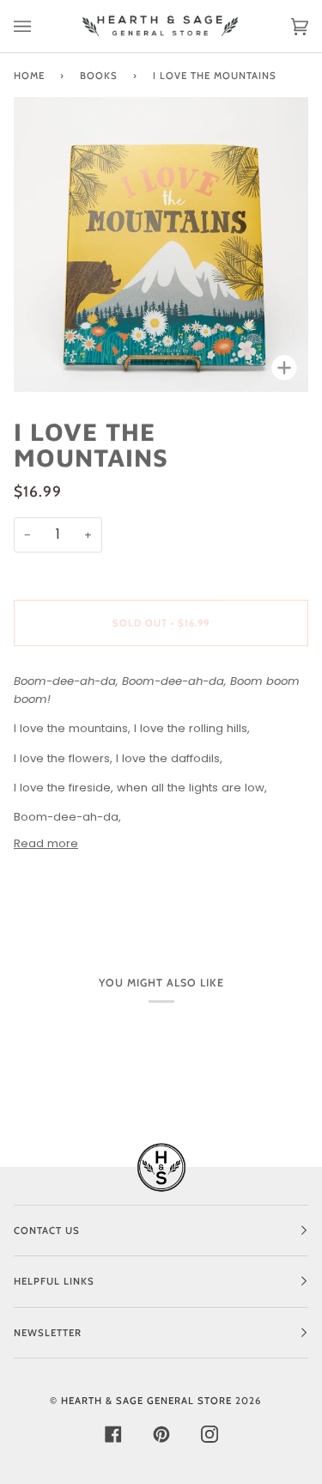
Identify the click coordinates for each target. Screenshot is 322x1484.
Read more (46, 843)
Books (99, 76)
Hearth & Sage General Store (146, 1401)
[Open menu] (39, 26)
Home (29, 76)
